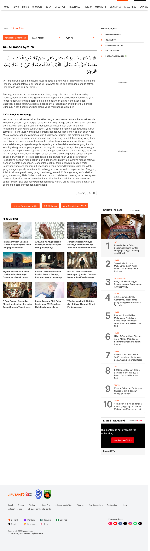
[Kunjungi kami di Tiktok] (140, 523)
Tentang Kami (112, 505)
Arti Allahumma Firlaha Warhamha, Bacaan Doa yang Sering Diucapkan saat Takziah (127, 301)
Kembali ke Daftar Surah (16, 38)
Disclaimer (33, 505)
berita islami (112, 210)
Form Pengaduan (96, 505)
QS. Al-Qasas (50, 206)
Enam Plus (130, 7)
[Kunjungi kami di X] (125, 523)
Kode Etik (46, 505)
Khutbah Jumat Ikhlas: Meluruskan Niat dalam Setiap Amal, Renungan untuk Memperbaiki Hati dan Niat (127, 320)
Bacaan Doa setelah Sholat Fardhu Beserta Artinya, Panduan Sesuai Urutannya (48, 274)
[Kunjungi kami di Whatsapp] (135, 523)
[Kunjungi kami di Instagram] (130, 523)
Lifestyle (60, 7)
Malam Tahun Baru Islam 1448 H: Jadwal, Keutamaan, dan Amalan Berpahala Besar (128, 357)
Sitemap (80, 505)
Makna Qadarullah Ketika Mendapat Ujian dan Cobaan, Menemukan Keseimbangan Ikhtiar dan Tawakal (81, 274)
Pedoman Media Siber (63, 505)
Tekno (88, 7)
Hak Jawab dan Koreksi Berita (39, 509)
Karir (125, 505)
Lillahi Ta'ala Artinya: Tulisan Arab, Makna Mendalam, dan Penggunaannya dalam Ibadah (127, 340)
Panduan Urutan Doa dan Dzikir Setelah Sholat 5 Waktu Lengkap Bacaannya (17, 244)
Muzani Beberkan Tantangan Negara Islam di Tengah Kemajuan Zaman (128, 391)
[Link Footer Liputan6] (20, 494)
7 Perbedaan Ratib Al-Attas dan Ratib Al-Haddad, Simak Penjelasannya (81, 304)
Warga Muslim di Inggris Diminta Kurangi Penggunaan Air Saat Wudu (128, 284)
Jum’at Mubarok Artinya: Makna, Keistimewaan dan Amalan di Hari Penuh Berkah (81, 244)
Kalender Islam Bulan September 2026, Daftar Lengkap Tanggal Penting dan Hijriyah (126, 249)
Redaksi (21, 505)
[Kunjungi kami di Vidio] (110, 523)
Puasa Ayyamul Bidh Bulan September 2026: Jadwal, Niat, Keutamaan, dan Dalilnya (48, 304)
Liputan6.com (27, 531)
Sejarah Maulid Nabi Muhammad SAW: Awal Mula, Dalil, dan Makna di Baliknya (126, 267)
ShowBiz (37, 7)
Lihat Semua (135, 210)
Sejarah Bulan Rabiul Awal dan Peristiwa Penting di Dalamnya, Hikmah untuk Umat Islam (16, 274)
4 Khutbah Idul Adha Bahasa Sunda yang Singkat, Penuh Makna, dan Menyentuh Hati (128, 406)
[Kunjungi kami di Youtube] (115, 523)
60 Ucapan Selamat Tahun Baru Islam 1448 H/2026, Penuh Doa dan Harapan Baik (127, 374)
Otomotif (100, 7)
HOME (6, 7)
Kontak (10, 505)
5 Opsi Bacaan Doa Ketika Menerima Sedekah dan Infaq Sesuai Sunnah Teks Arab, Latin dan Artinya (17, 304)
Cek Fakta (115, 7)
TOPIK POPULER (109, 28)
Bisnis (25, 7)
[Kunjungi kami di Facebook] (120, 523)
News (16, 7)
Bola (48, 7)
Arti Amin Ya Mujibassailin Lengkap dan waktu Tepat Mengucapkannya (48, 244)
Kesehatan (75, 7)
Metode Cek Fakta (15, 509)
